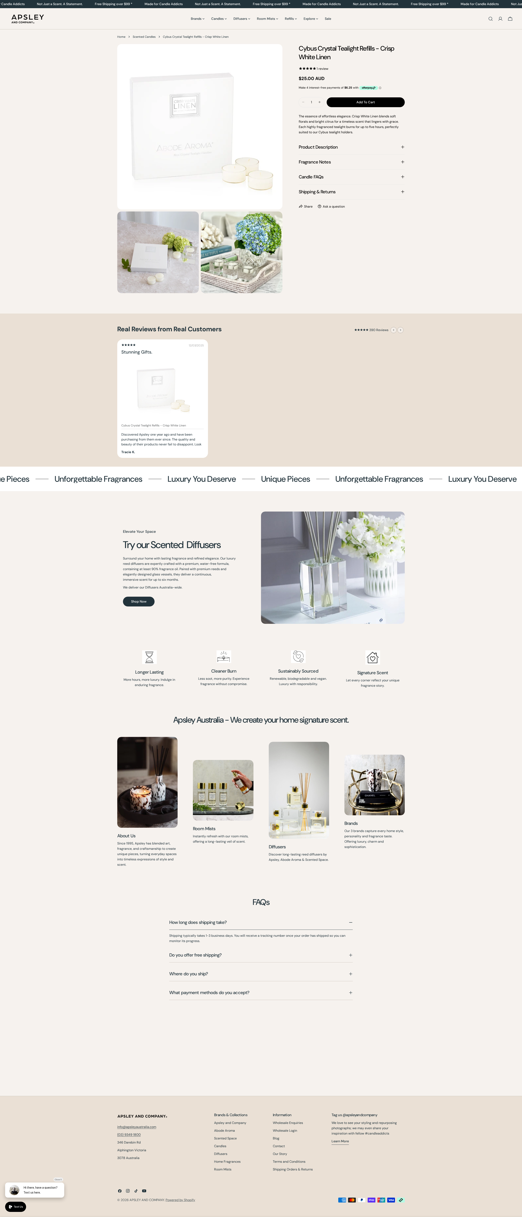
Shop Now (138, 601)
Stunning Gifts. (136, 352)
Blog (276, 1138)
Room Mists (204, 829)
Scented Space (225, 1138)
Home (121, 37)
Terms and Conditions (289, 1161)
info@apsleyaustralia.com (136, 1127)
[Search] (491, 19)
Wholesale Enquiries (288, 1123)
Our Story (280, 1154)
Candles (220, 1146)
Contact (279, 1146)
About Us (126, 836)
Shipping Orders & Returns (293, 1169)
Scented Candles (144, 37)
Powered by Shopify (180, 1200)
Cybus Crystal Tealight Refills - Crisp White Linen (153, 425)
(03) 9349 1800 (129, 1135)
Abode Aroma (224, 1130)
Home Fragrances (227, 1161)
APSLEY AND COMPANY (146, 1200)
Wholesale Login (285, 1130)
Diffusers (277, 847)
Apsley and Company (230, 1123)
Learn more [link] (340, 1141)
